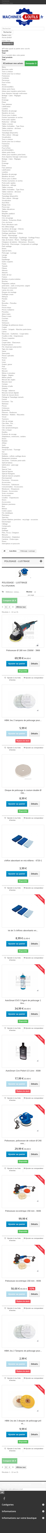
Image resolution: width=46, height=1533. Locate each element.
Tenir (3, 301)
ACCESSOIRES (7, 87)
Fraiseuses (6, 76)
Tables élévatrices (8, 209)
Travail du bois (7, 130)
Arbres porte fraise (8, 89)
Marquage (5, 447)
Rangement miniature (9, 458)
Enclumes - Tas (7, 401)
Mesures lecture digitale (10, 393)
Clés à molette (7, 426)
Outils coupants (7, 262)
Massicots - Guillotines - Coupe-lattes (15, 334)
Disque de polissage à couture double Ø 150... (23, 791)
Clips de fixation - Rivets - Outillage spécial (17, 240)
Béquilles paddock (8, 214)
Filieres (4, 268)
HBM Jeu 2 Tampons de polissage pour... (23, 1351)
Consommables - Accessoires (12, 487)
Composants (6, 526)
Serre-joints (6, 353)
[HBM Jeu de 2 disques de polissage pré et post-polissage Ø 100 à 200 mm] (23, 1401)
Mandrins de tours (8, 113)
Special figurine (7, 471)
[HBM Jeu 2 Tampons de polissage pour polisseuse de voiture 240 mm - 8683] (23, 1331)
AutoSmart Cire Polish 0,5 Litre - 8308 (23, 1071)
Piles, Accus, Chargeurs (10, 533)
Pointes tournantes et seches (12, 117)
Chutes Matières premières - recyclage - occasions (20, 519)
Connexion (5, 1)
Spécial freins (7, 251)
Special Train (6, 469)
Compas (5, 384)
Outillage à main (7, 294)
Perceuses (5, 80)
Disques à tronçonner (9, 288)
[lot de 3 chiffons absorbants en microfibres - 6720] (23, 911)
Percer (4, 369)
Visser (4, 417)
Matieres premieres (8, 504)
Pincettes (5, 312)
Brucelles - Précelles (9, 303)
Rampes (5, 211)
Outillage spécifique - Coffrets (12, 233)
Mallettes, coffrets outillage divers (14, 456)
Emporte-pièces (7, 345)
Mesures (5, 535)
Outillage (5, 530)
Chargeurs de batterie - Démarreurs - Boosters (18, 242)
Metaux (4, 509)
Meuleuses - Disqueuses (10, 489)
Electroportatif (7, 478)
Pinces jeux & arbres (9, 115)
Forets (4, 264)
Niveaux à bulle (7, 386)
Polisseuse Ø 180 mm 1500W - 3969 (23, 650)
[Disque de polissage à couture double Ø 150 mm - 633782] (23, 771)
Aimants (5, 321)
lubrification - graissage (10, 465)
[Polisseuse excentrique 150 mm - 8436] (23, 1191)
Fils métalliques (7, 513)
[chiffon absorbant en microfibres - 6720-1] (23, 841)
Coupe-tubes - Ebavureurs (11, 342)
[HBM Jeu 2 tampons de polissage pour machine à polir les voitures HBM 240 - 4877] (23, 701)
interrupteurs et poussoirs (11, 544)
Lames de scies (7, 290)
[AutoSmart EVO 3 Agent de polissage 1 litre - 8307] (23, 981)
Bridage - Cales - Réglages (11, 96)
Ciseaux (5, 340)
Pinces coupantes (8, 338)
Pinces (4, 305)
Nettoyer (5, 297)
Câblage (5, 524)
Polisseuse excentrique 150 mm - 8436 (23, 1211)
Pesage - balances (8, 391)
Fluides (4, 257)
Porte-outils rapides (9, 120)
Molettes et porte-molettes (11, 279)
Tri (3, 592)
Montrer (29, 592)
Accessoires (6, 482)
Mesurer (5, 371)
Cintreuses (5, 408)
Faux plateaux (7, 104)
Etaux (4, 102)
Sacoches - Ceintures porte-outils (14, 460)
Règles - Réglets (8, 375)
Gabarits (5, 388)
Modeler (4, 441)
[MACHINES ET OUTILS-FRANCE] (23, 16)
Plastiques (5, 515)
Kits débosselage (8, 227)
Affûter (4, 443)
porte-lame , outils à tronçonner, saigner (16, 286)
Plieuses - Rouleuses (9, 412)
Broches (5, 281)
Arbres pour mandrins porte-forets (14, 91)
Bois (3, 506)
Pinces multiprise (8, 310)
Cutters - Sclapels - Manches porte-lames (16, 329)
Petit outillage (7, 246)
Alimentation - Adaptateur (11, 537)
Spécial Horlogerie (8, 474)
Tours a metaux (7, 71)
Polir (3, 366)
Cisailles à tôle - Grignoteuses (12, 336)
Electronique (6, 522)
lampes (4, 528)
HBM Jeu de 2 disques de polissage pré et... (23, 1422)
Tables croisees (7, 124)
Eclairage (5, 100)
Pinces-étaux (6, 307)
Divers (4, 85)
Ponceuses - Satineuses (10, 485)
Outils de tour (6, 275)
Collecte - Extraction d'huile (11, 220)
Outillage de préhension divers (12, 325)
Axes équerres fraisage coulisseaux (14, 93)
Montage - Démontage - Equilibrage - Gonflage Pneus (21, 238)
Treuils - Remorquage (9, 235)
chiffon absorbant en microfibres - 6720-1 (23, 860)
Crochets (5, 318)
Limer (4, 362)
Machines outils (7, 69)
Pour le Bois (6, 82)
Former (4, 399)
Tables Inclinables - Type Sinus (13, 126)
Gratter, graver (7, 364)
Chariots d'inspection (9, 231)
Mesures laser (7, 382)
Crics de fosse (7, 222)
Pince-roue (5, 207)
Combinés (5, 78)
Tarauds (4, 266)
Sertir (4, 445)
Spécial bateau (7, 463)
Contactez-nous (7, 3)
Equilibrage (6, 259)
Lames (4, 332)
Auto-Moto (5, 203)
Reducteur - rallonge (9, 122)
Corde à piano (7, 511)
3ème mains (6, 314)
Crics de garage (7, 218)
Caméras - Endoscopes (10, 539)
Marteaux (5, 404)
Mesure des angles (8, 380)
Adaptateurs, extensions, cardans (14, 436)
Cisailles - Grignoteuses (10, 498)
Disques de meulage (9, 292)
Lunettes (5, 109)
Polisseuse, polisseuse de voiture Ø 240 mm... (23, 1142)
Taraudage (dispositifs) (10, 133)
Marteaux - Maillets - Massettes (13, 415)
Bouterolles (6, 410)
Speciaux (5, 517)
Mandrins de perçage (9, 111)
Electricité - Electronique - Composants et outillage (20, 244)
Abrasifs (5, 273)
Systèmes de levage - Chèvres (13, 229)
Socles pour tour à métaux (11, 74)
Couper (4, 327)
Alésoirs (5, 270)
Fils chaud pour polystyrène (11, 347)
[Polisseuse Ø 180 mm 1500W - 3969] (23, 631)
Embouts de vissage (9, 434)
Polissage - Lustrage (9, 253)
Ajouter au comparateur (34, 678)
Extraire (4, 454)
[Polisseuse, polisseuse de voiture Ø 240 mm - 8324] (23, 1121)
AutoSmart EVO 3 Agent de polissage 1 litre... (23, 1001)
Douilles (4, 432)
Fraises (4, 277)
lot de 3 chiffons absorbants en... (23, 930)
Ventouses (5, 323)
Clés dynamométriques (10, 428)
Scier (4, 360)
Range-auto (6, 216)
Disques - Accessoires (10, 491)
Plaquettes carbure (8, 283)
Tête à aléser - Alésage (10, 135)
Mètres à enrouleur (8, 373)
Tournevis (5, 419)
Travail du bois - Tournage (11, 450)
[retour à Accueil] (4, 551)
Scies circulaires (8, 493)
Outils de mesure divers (10, 395)
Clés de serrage (7, 421)
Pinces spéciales (8, 356)
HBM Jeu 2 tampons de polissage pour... (23, 720)
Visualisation (6, 137)
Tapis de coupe (7, 349)
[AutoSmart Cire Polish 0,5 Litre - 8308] (23, 1051)
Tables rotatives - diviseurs (11, 128)
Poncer (4, 358)
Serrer (4, 351)
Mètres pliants (7, 377)
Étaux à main (6, 316)
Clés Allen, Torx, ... (8, 423)
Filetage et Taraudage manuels (13, 397)
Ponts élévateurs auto (9, 224)
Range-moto (6, 205)
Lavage (4, 255)
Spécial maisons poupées (11, 476)
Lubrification (6, 106)
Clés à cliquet (7, 430)
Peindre (4, 299)
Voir (3, 452)
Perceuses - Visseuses (10, 480)
